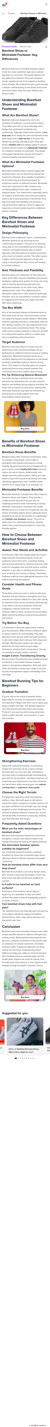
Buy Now (25, 428)
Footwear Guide (12, 13)
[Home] (3, 13)
